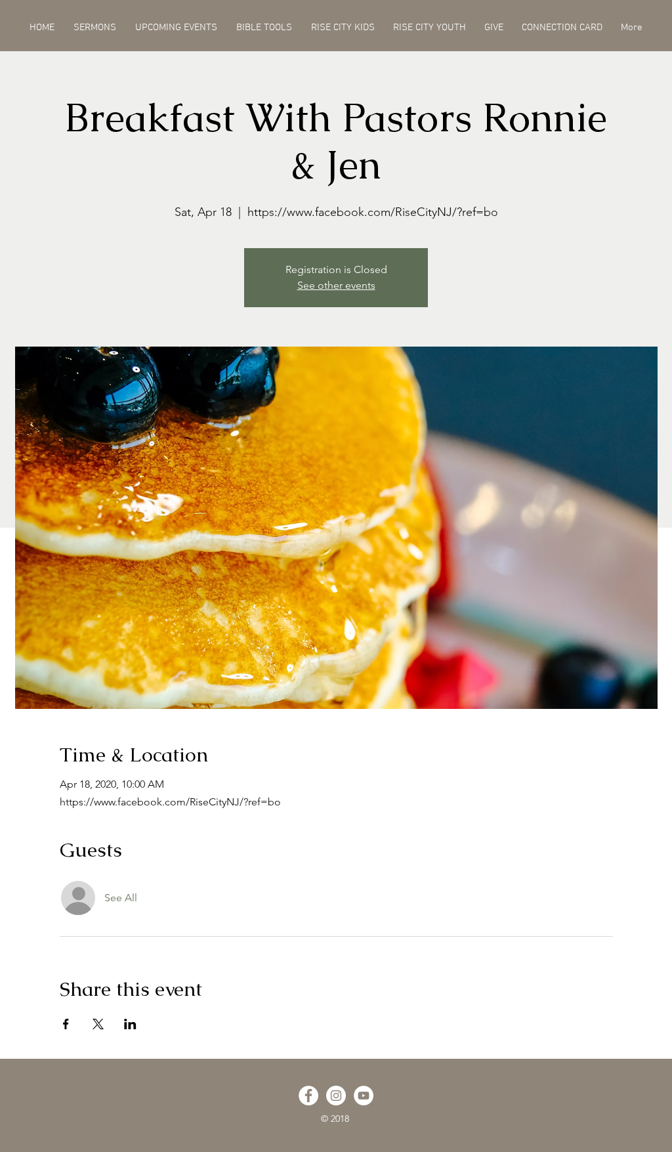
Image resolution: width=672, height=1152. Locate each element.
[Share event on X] (98, 1024)
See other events (336, 285)
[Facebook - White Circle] (308, 1095)
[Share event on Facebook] (66, 1024)
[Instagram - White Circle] (336, 1095)
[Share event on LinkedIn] (130, 1024)
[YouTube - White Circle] (363, 1095)
